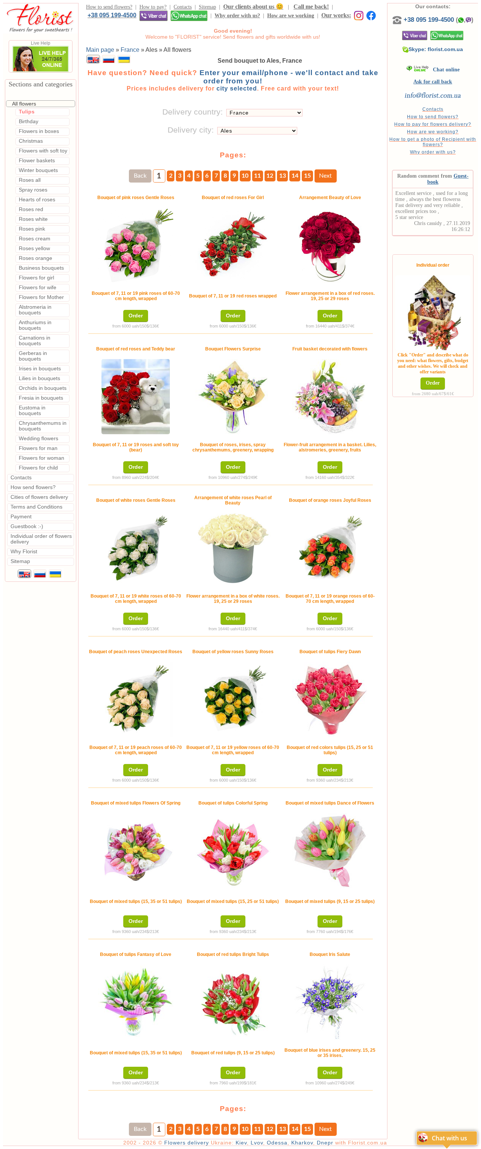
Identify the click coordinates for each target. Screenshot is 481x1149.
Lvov (257, 1143)
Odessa (277, 1143)
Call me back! (311, 6)
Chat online (444, 69)
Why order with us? (237, 15)
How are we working (290, 15)
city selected (236, 88)
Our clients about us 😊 (253, 6)
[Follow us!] (371, 15)
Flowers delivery (186, 1143)
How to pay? (152, 7)
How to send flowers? (109, 7)
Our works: (336, 15)
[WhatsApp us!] (189, 15)
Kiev (241, 1143)
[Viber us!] (153, 15)
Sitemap (207, 7)
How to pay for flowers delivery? (432, 124)
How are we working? (432, 131)
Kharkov (302, 1143)
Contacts (183, 7)
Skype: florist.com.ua (435, 49)
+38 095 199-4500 (112, 15)
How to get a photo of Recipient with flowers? (432, 142)
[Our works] (357, 15)
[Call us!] (398, 19)
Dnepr (325, 1143)
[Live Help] (40, 70)
